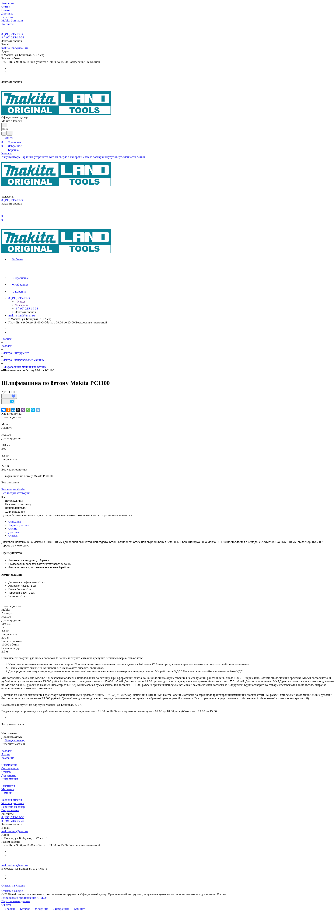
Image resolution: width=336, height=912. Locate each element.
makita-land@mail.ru (14, 48)
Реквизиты (8, 785)
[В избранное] (9, 396)
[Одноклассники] (8, 410)
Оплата (13, 528)
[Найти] (9, 133)
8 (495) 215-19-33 (12, 34)
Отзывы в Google (12, 890)
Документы (8, 775)
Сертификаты (10, 768)
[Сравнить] (8, 401)
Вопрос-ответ (10, 810)
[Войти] (3, 211)
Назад (21, 301)
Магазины (7, 789)
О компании (9, 765)
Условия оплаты (11, 799)
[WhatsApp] (28, 410)
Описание (14, 521)
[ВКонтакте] (3, 410)
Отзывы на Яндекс (13, 885)
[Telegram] (38, 410)
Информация (9, 778)
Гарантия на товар (13, 806)
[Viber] (23, 410)
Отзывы (13, 535)
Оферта (6, 904)
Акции (5, 754)
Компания (7, 758)
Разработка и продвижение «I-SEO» (24, 897)
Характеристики (18, 525)
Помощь (6, 792)
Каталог (6, 751)
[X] (18, 410)
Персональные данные (15, 901)
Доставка (14, 532)
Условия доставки (12, 803)
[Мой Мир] (13, 410)
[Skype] (33, 410)
